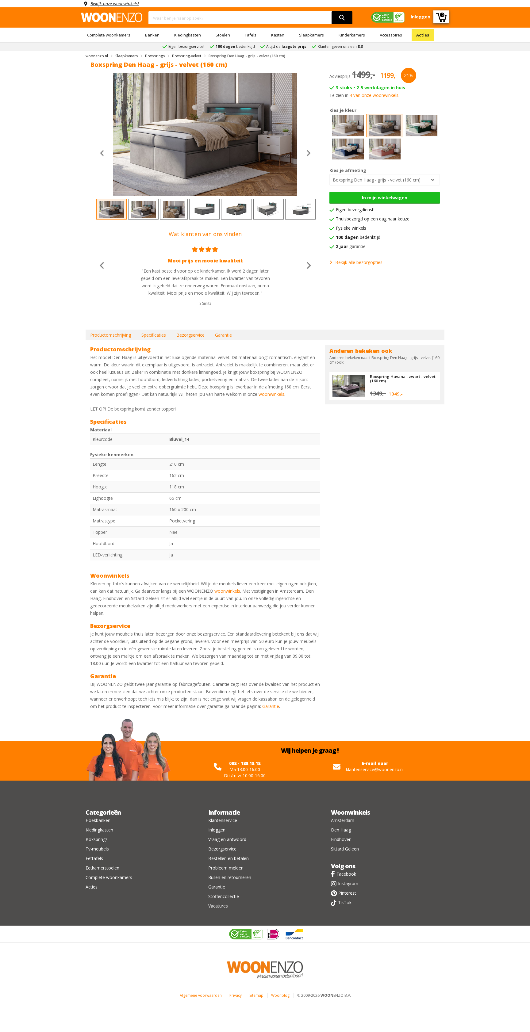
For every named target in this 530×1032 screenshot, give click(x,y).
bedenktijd (358, 237)
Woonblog (280, 995)
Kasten (277, 35)
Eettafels (94, 858)
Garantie (223, 335)
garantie (351, 246)
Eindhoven (341, 839)
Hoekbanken (98, 820)
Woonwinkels (350, 812)
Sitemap (256, 995)
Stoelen (223, 35)
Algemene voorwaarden (201, 995)
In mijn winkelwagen (384, 198)
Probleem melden (226, 868)
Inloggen (216, 830)
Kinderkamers (352, 35)
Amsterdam (342, 820)
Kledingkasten (187, 35)
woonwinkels (271, 394)
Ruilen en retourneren (229, 877)
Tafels (250, 35)
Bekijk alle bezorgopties (358, 262)
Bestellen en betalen (228, 858)
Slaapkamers (311, 35)
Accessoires (391, 35)
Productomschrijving (110, 335)
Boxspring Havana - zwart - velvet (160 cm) (403, 379)
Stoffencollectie (223, 896)
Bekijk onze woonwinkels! (114, 3)
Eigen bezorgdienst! (355, 209)
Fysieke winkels (351, 228)
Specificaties (153, 335)
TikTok (344, 902)
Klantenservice (222, 820)
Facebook (346, 874)
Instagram (348, 883)
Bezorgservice (190, 335)
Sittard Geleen (345, 849)
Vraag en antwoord (227, 839)
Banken (152, 35)
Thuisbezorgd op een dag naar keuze (372, 219)
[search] (342, 17)
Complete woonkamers (108, 35)
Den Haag (341, 830)
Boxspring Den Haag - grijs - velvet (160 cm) (377, 180)
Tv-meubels (97, 849)
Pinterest (347, 893)
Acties (422, 35)
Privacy (235, 995)
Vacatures (218, 906)
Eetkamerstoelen (102, 868)
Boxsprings (97, 839)
